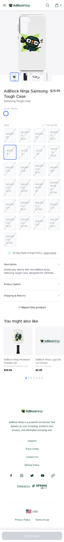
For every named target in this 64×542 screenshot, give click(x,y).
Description (10, 264)
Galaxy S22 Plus (10, 223)
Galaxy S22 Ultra (25, 223)
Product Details (12, 284)
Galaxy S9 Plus (54, 135)
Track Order (32, 448)
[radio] (10, 135)
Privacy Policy (22, 519)
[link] (18, 341)
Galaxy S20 (54, 169)
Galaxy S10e (25, 169)
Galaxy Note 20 (39, 187)
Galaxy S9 (39, 135)
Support (32, 440)
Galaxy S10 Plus (39, 169)
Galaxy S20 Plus (10, 187)
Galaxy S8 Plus (25, 135)
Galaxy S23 (39, 223)
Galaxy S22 (54, 206)
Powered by (23, 486)
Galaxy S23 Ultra (10, 239)
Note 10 (39, 152)
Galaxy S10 (10, 169)
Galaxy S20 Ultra (25, 187)
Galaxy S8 (10, 135)
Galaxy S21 (10, 206)
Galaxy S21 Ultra (39, 206)
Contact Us (32, 456)
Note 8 (10, 152)
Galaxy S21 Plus (25, 206)
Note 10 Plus (54, 152)
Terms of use (42, 519)
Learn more (50, 252)
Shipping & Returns (15, 295)
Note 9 (24, 152)
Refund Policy (32, 465)
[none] (49, 125)
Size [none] (6, 125)
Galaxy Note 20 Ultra (54, 187)
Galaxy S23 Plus (54, 223)
